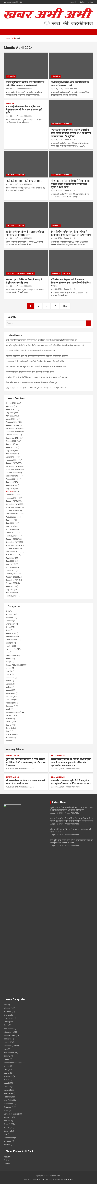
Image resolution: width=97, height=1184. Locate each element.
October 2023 (11, 510)
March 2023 (10, 533)
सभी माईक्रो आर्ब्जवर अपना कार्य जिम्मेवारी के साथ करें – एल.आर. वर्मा (70, 84)
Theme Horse (38, 1179)
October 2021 (11, 583)
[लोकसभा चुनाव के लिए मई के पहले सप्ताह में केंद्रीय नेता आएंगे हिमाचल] (26, 263)
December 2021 (12, 580)
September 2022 (12, 552)
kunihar (9, 674)
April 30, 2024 (11, 89)
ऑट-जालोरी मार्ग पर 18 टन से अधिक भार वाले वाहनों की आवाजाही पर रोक (30, 351)
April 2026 (10, 416)
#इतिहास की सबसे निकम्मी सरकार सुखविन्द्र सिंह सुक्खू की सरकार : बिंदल (25, 233)
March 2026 (10, 419)
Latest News (59, 802)
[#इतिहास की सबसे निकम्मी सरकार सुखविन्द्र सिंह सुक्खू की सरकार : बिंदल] (26, 215)
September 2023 (12, 514)
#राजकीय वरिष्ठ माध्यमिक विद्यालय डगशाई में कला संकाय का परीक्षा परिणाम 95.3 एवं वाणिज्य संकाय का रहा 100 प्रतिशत (71, 133)
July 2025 (10, 444)
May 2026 (10, 413)
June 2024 (10, 485)
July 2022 (10, 558)
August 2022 (11, 555)
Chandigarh (10, 624)
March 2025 (10, 457)
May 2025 (10, 450)
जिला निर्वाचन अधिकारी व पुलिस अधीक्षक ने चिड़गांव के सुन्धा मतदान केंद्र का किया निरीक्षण (71, 233)
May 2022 (10, 564)
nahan (8, 690)
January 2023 (11, 539)
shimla (8, 715)
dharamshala (11, 633)
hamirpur (9, 643)
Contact (90, 2)
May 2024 (10, 488)
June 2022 (10, 561)
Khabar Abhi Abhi (25, 89)
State (8, 728)
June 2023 (10, 523)
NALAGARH (10, 693)
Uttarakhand (11, 734)
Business (9, 617)
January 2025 (11, 463)
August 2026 (11, 403)
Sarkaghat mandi (13, 712)
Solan (8, 722)
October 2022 (11, 548)
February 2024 (11, 498)
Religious (9, 706)
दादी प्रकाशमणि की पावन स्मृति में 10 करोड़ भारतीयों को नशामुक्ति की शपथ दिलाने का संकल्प (36, 366)
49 (55, 306)
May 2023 (10, 526)
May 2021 (10, 589)
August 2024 (11, 479)
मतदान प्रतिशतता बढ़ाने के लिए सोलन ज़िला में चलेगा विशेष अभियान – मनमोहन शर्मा (25, 84)
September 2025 (12, 438)
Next (65, 306)
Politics (20, 175)
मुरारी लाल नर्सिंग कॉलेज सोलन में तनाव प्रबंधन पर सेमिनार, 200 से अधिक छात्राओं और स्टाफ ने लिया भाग (41, 340)
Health (8, 646)
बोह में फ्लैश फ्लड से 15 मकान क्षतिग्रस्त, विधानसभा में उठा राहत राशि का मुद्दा (31, 382)
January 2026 (11, 425)
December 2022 (12, 542)
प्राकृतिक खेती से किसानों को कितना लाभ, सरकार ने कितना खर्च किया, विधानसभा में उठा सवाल (37, 377)
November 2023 (12, 507)
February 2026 (11, 422)
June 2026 (10, 409)
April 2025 (10, 454)
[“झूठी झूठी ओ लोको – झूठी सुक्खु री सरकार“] (26, 164)
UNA (7, 731)
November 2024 (12, 469)
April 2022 (10, 567)
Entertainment (11, 640)
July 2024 (10, 482)
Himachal (10, 76)
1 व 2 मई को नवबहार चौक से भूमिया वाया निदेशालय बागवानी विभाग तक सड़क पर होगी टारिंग (24, 109)
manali (8, 681)
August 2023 (11, 517)
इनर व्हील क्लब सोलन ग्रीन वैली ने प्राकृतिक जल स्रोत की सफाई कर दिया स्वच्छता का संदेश (37, 356)
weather (9, 741)
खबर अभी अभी (55, 1176)
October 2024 (11, 473)
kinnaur (9, 668)
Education (56, 124)
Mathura (9, 687)
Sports (8, 725)
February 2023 (11, 536)
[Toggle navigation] (7, 32)
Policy (82, 2)
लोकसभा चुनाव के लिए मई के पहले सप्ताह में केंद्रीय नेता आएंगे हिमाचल (24, 281)
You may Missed (15, 749)
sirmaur (9, 718)
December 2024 (12, 466)
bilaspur (9, 614)
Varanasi (9, 737)
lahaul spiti (10, 677)
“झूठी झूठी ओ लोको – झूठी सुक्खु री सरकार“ (24, 180)
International (11, 655)
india (7, 652)
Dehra (8, 630)
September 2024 (12, 476)
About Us (73, 2)
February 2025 (11, 460)
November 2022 (12, 545)
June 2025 (10, 447)
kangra (8, 662)
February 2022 (11, 574)
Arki (7, 611)
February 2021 (11, 596)
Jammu (9, 658)
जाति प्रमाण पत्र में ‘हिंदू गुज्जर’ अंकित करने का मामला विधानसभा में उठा (30, 372)
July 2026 (10, 406)
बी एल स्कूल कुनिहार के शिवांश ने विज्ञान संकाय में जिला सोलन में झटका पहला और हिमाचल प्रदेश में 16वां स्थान (70, 183)
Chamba (9, 621)
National (21, 273)
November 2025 (12, 431)
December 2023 (12, 504)
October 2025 (11, 435)
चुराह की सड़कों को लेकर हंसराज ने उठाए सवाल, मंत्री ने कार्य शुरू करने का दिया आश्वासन (36, 388)
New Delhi (10, 700)
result (8, 709)
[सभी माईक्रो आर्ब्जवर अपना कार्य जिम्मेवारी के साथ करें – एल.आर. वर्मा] (71, 65)
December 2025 (12, 428)
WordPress (68, 1179)
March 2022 (10, 570)
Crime (8, 627)
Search (88, 323)
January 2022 (11, 577)
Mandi (8, 684)
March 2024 (10, 495)
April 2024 (10, 492)
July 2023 (10, 520)
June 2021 (10, 586)
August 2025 (11, 441)
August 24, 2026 (12, 769)
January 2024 (11, 501)
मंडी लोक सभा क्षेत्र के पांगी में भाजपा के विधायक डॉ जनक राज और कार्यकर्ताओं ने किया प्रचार (71, 282)
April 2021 (10, 593)
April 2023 (10, 529)
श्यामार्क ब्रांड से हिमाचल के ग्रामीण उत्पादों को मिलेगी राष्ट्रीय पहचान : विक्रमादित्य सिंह (35, 361)
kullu (7, 671)
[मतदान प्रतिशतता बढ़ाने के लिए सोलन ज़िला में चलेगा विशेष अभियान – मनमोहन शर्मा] (26, 65)
